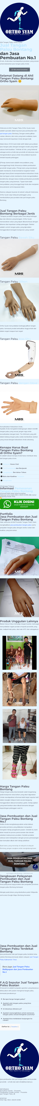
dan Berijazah (15, 468)
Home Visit (11, 464)
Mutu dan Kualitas (13, 476)
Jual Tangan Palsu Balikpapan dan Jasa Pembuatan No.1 (17, 969)
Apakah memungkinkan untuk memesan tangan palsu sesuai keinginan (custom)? (19, 1013)
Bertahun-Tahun (14, 472)
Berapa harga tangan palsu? (14, 999)
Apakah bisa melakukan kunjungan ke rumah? (17, 1019)
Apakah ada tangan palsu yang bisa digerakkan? (17, 1004)
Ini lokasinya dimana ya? (12, 1009)
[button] (19, 464)
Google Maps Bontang (16, 895)
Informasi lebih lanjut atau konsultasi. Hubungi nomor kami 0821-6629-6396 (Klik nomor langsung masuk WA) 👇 (18, 495)
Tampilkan (14, 1026)
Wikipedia (34, 892)
